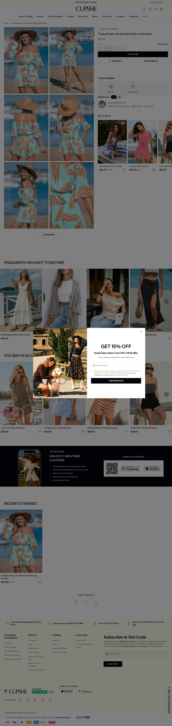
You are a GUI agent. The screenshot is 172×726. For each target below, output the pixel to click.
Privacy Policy (109, 375)
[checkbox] (92, 371)
